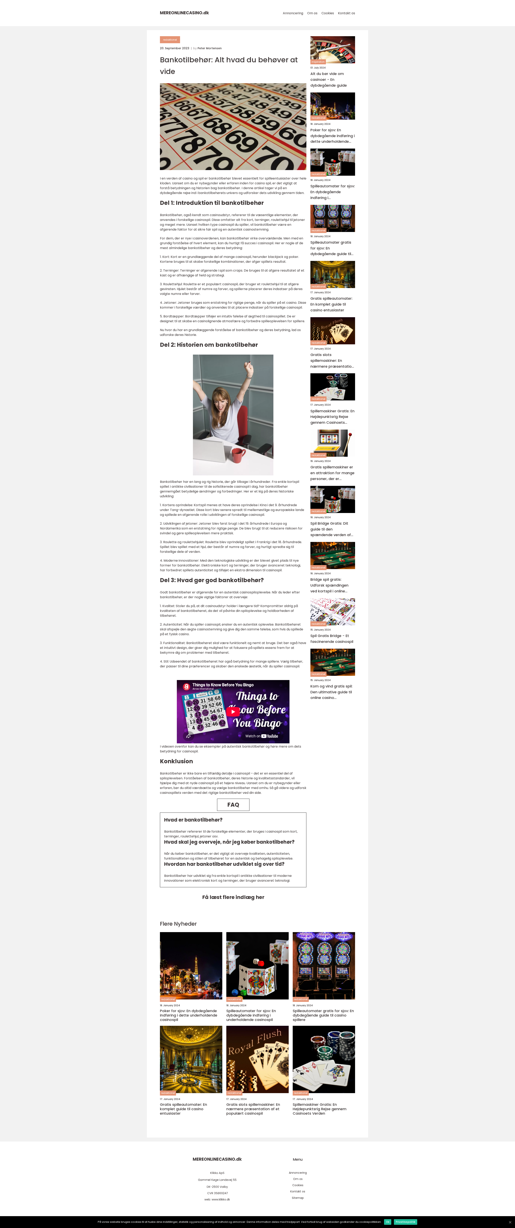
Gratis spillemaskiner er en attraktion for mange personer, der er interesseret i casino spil (332, 473)
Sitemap (298, 1198)
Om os (312, 13)
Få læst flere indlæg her (233, 897)
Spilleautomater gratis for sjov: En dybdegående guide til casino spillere (330, 248)
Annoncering (293, 13)
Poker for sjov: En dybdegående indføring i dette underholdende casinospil (332, 136)
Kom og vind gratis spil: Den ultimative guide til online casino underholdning (331, 692)
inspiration (318, 62)
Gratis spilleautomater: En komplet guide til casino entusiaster (331, 304)
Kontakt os (346, 13)
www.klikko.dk (221, 1199)
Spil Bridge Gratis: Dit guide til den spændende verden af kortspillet (330, 529)
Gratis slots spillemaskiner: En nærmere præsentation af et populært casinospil (332, 360)
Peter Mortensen (210, 48)
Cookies (327, 13)
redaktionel (170, 39)
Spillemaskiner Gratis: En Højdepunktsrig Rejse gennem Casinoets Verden (332, 417)
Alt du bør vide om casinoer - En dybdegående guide (328, 79)
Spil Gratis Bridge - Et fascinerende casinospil (331, 638)
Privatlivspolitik (405, 1222)
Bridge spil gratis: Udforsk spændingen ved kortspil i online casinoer (329, 585)
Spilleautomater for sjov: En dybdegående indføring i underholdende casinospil (332, 192)
